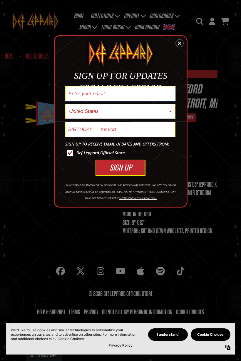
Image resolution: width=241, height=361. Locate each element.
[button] (179, 43)
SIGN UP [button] (120, 167)
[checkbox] (121, 153)
